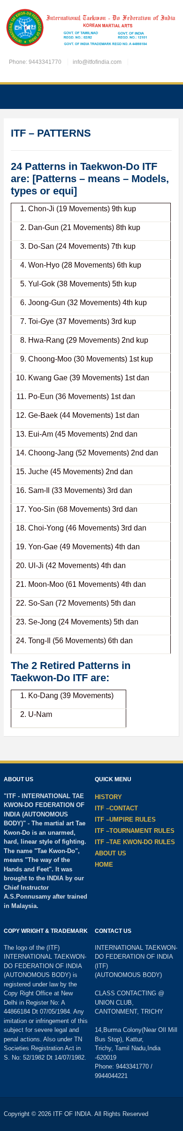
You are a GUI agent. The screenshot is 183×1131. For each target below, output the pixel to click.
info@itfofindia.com (97, 62)
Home (104, 864)
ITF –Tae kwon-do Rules (135, 842)
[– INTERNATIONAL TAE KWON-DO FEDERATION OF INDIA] (91, 28)
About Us (110, 853)
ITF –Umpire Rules (125, 819)
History (108, 796)
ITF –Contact (116, 808)
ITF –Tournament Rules (135, 830)
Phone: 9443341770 (35, 62)
